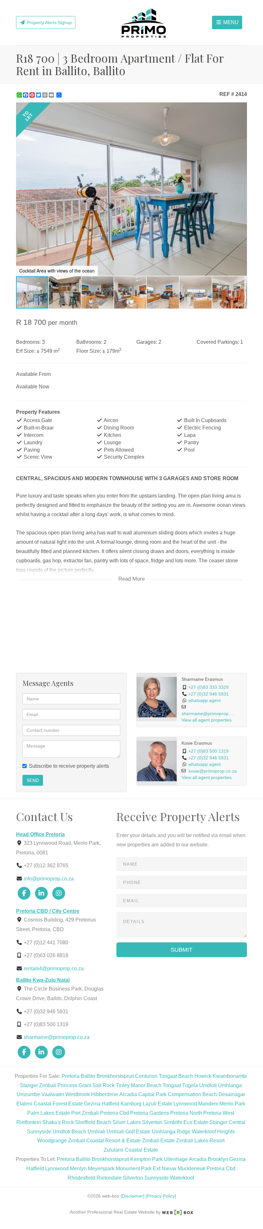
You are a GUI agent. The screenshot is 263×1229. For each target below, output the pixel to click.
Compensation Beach (192, 1094)
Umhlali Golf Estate (128, 1131)
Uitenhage (176, 1159)
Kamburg (131, 1103)
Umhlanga (230, 1085)
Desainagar (231, 1094)
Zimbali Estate (158, 1140)
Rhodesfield (81, 1178)
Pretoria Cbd (114, 1113)
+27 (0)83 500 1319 (208, 751)
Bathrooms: (89, 342)
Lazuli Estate (157, 1103)
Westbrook (77, 1094)
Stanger (29, 1085)
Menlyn (78, 1168)
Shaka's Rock (58, 1122)
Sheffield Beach (93, 1122)
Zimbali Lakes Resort (200, 1140)
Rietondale (109, 1178)
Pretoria (71, 1076)
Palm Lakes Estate (48, 1113)
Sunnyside (39, 1131)
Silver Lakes (127, 1122)
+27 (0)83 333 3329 (208, 687)
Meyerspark (101, 1168)
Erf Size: (25, 351)
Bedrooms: (28, 342)
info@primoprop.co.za (49, 878)
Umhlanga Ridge (171, 1131)
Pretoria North (186, 1113)
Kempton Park (146, 1159)
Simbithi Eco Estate (186, 1122)
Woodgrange (52, 1140)
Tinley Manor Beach (138, 1085)
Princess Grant (74, 1085)
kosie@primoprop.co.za (213, 771)
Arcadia (128, 1094)
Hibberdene (104, 1094)
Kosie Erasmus (197, 743)
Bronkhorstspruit (115, 1076)
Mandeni (208, 1103)
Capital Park (152, 1094)
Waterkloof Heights (213, 1131)
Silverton (152, 1122)
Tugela (190, 1085)
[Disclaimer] (132, 1196)
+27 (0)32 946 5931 (208, 694)
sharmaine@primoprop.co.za (209, 713)
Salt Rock (103, 1085)
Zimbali (47, 1085)
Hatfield (110, 1103)
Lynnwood (185, 1103)
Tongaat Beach (176, 1076)
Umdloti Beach (69, 1131)
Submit (181, 950)
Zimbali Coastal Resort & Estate (104, 1140)
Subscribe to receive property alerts (69, 766)
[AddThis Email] (52, 95)
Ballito (88, 1076)
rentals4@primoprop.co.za (54, 968)
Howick (202, 1076)
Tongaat (172, 1085)
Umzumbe (28, 1094)
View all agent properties (207, 720)
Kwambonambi (230, 1076)
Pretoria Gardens (149, 1113)
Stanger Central (227, 1122)
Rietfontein (28, 1122)
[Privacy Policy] (161, 1196)
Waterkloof (182, 1178)
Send (33, 780)
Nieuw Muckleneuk (183, 1168)
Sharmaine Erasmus (202, 679)
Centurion (146, 1076)
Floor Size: (88, 351)
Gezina (92, 1103)
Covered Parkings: (218, 342)
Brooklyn (218, 1159)
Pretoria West (218, 1113)
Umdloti (208, 1085)
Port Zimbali (85, 1113)
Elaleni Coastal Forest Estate (49, 1103)
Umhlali (96, 1131)
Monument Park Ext (138, 1168)
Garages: (146, 342)
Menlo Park (232, 1103)
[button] (241, 108)
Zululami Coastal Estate (131, 1150)
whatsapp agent (204, 700)
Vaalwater (52, 1094)
